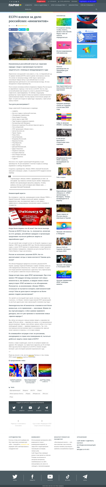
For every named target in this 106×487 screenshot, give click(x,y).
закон (40, 390)
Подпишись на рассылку (87, 1)
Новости (28, 5)
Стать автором (65, 1)
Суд (11, 397)
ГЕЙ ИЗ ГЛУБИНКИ (87, 5)
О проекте (53, 1)
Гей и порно (61, 177)
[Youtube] (14, 1)
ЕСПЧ (33, 390)
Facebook (14, 29)
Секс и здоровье (40, 5)
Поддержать (41, 1)
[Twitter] (12, 1)
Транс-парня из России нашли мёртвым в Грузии (63, 216)
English (28, 9)
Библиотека (73, 5)
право (28, 393)
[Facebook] (10, 1)
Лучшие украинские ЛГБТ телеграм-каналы (64, 282)
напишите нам (25, 444)
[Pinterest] (18, 1)
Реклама (74, 1)
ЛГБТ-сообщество (58, 5)
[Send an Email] (16, 1)
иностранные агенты (16, 393)
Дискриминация (22, 25)
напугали (31, 355)
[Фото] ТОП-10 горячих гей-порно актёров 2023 (63, 249)
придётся (20, 357)
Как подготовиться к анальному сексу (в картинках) (64, 88)
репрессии (37, 393)
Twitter (23, 29)
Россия (45, 393)
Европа (26, 390)
